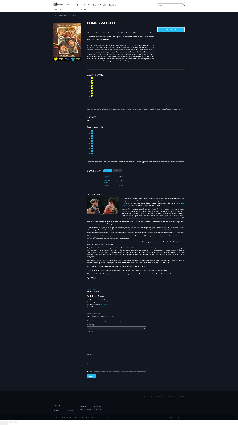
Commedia (62, 16)
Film (78, 5)
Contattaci (83, 406)
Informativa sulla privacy (177, 418)
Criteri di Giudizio (99, 409)
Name (89, 354)
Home (55, 16)
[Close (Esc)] (2, 422)
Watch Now (171, 30)
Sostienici (70, 410)
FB (56, 10)
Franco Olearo (91, 289)
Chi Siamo (56, 410)
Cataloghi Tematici (99, 5)
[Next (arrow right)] (6, 424)
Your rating (90, 325)
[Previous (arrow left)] (2, 424)
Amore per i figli (106, 304)
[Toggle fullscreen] (10, 422)
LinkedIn (66, 10)
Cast (107, 171)
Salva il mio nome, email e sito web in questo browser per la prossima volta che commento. (117, 372)
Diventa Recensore (86, 409)
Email (89, 363)
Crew (117, 171)
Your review (91, 331)
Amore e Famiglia (106, 302)
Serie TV (86, 5)
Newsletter (97, 406)
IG (60, 10)
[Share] (6, 422)
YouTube (84, 10)
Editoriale (112, 5)
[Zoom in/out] (15, 422)
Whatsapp (75, 10)
